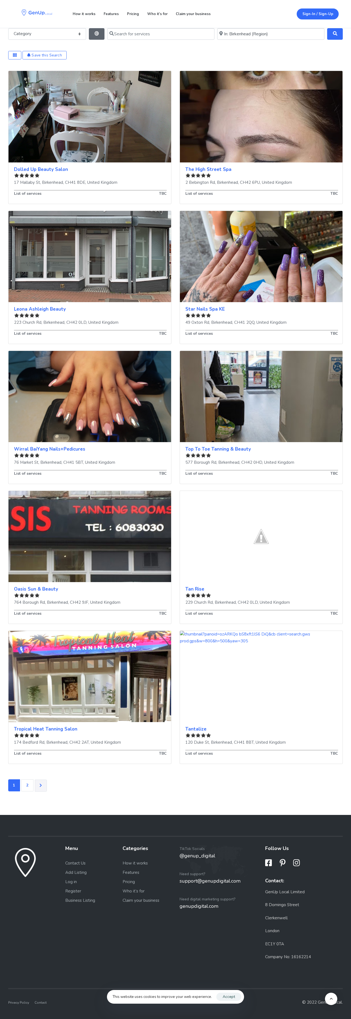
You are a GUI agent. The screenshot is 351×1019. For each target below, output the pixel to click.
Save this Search (46, 55)
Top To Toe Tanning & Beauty (218, 449)
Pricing (133, 14)
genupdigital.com (199, 906)
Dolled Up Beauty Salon (41, 169)
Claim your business (193, 14)
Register (73, 891)
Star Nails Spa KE (205, 309)
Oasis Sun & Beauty (36, 589)
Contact (41, 1002)
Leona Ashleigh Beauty (40, 309)
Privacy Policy (18, 1002)
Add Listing (76, 872)
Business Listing (80, 900)
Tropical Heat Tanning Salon (45, 729)
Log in (71, 882)
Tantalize (195, 729)
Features (111, 14)
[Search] (335, 34)
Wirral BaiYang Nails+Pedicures (49, 449)
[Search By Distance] (96, 34)
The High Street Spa (208, 169)
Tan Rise (194, 589)
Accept (229, 996)
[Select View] (14, 55)
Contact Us (75, 863)
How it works (84, 14)
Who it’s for (157, 14)
